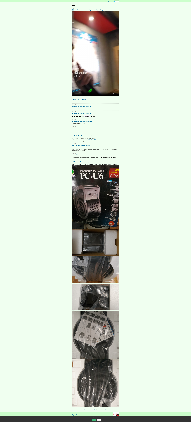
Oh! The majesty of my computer (81, 162)
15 (99, 409)
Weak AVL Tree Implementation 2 (82, 128)
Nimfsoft (73, 1)
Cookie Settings (74, 414)
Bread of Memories (77, 155)
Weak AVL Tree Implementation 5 (82, 106)
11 (92, 409)
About (111, 1)
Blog (108, 1)
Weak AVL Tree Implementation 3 (82, 121)
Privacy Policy (74, 413)
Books (105, 1)
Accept (94, 420)
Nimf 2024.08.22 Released (79, 99)
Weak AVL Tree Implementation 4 (82, 113)
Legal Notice (74, 415)
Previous (84, 409)
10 (90, 409)
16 (101, 409)
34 (105, 409)
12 (94, 409)
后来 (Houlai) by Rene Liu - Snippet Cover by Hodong (87, 10)
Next (107, 409)
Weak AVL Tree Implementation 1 (82, 136)
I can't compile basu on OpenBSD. (82, 145)
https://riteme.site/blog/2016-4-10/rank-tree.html (92, 139)
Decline (99, 420)
